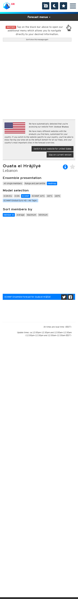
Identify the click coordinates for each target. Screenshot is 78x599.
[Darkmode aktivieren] (54, 5)
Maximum (31, 214)
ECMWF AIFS (38, 196)
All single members (13, 183)
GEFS (49, 196)
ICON (17, 196)
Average (20, 214)
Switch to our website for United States (52, 148)
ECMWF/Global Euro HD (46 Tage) (20, 200)
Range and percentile (35, 183)
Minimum (43, 214)
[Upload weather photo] (45, 5)
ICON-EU (8, 196)
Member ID (9, 214)
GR (13, 4)
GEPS (57, 196)
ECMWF (25, 196)
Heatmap (52, 183)
